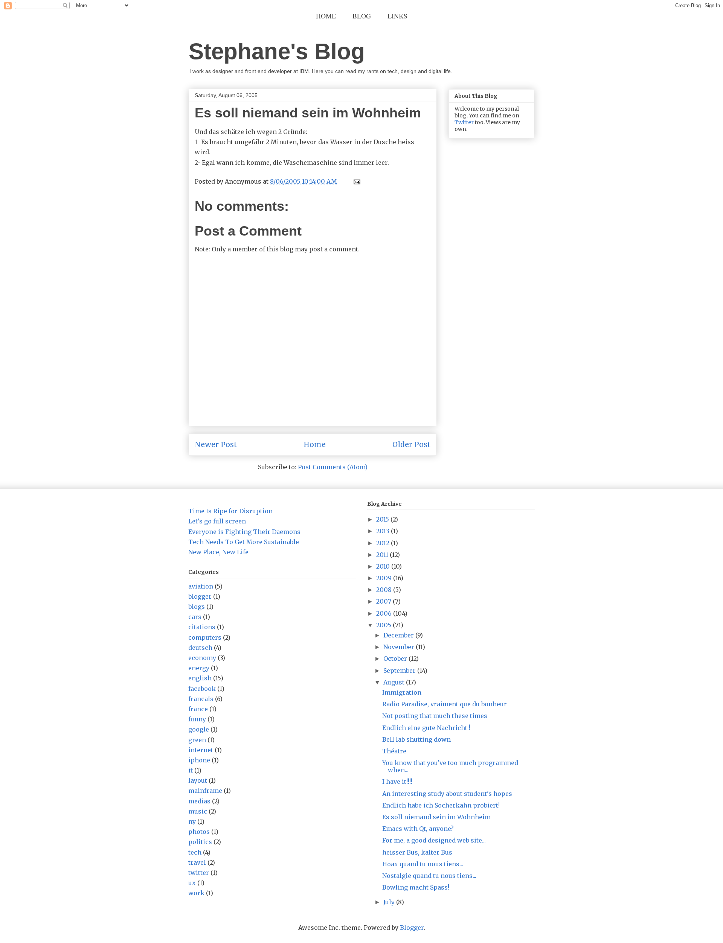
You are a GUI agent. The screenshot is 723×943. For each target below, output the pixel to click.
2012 (383, 543)
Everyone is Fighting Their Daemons (244, 531)
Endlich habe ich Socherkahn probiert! (441, 805)
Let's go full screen (217, 521)
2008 (384, 589)
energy (198, 668)
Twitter (464, 122)
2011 (383, 554)
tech (194, 852)
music (197, 811)
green (197, 740)
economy (202, 658)
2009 (384, 578)
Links (397, 15)
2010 (383, 566)
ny (192, 821)
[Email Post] (355, 181)
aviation (200, 586)
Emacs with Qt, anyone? (418, 828)
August (394, 682)
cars (194, 617)
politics (200, 842)
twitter (198, 872)
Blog (361, 15)
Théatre (394, 751)
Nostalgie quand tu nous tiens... (429, 875)
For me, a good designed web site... (434, 840)
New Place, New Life (218, 552)
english (200, 678)
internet (200, 750)
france (198, 709)
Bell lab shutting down (416, 739)
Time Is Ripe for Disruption (230, 511)
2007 (384, 601)
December (399, 635)
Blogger (412, 927)
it (190, 770)
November (399, 647)
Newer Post (216, 444)
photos (199, 831)
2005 (384, 625)
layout (197, 780)
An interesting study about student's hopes (447, 793)
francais (201, 699)
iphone (199, 760)
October (396, 658)
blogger (200, 596)
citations (201, 627)
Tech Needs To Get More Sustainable (243, 542)
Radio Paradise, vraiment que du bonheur (444, 704)
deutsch (200, 647)
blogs (196, 606)
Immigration (401, 692)
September (400, 670)
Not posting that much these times (434, 715)
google (198, 729)
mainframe (205, 790)
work (196, 893)
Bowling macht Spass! (415, 887)
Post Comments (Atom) (333, 467)
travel (197, 862)
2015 (383, 519)
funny (197, 719)
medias (199, 801)
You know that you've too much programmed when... (450, 766)
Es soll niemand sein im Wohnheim (436, 817)
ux (192, 883)
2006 (384, 613)
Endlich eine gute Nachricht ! (426, 728)
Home (326, 15)
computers (204, 637)
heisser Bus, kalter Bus (417, 852)
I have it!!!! (397, 781)
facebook (202, 688)
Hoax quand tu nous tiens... (422, 864)
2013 (383, 531)
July (389, 902)
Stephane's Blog (277, 51)
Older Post (411, 444)
